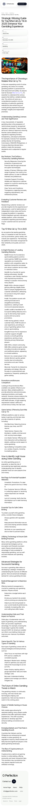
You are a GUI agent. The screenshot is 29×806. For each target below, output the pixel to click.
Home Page (7, 787)
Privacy (11, 801)
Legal (20, 801)
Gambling (11, 13)
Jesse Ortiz (6, 33)
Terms (15, 801)
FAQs (21, 787)
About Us (5, 801)
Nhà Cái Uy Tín (17, 93)
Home (2, 13)
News (7, 13)
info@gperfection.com (10, 791)
